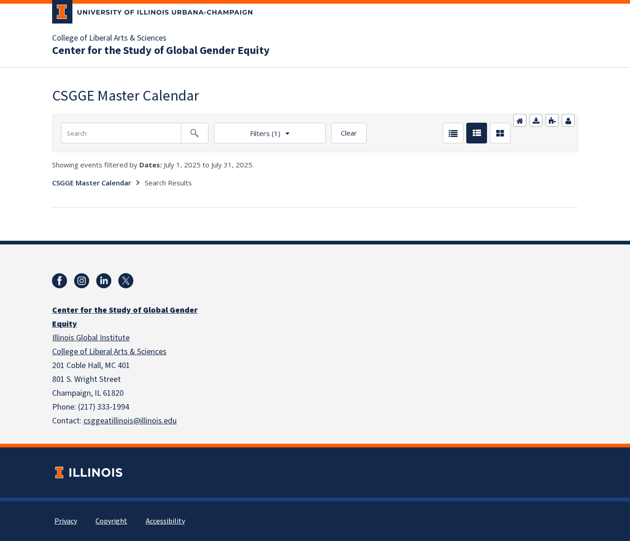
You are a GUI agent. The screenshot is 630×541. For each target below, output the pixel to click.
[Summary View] (476, 133)
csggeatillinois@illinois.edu (130, 421)
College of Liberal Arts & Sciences (109, 38)
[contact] (568, 120)
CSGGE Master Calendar (91, 182)
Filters (247, 130)
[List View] (453, 133)
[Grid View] (500, 133)
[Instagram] (81, 281)
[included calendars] (552, 120)
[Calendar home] (519, 120)
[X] (126, 281)
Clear (349, 132)
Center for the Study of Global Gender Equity (161, 51)
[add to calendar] (535, 120)
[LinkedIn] (104, 281)
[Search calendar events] (194, 133)
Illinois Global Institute (91, 338)
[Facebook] (59, 281)
